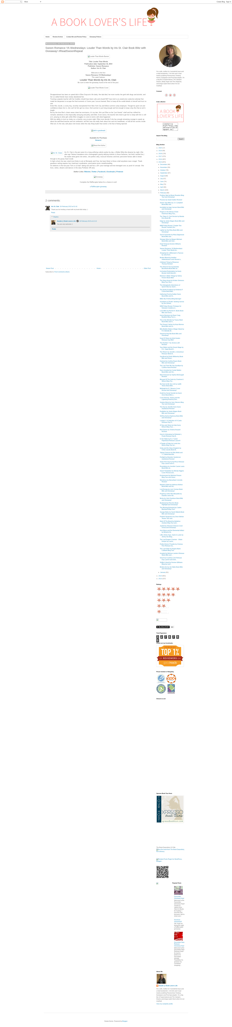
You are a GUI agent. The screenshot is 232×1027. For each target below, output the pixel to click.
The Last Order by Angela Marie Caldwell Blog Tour (170, 549)
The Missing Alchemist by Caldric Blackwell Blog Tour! (170, 508)
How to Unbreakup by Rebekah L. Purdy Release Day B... (171, 435)
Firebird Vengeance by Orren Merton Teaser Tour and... (172, 517)
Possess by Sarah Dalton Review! (171, 200)
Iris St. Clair (55, 206)
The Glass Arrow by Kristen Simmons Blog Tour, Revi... (172, 281)
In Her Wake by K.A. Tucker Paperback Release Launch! (170, 439)
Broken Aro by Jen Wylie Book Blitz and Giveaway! (171, 568)
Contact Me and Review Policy (76, 37)
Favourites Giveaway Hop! (179, 897)
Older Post (147, 268)
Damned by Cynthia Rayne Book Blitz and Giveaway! (170, 362)
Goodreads (111, 172)
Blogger (124, 1021)
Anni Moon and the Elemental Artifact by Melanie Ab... (172, 531)
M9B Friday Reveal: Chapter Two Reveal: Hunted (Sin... (170, 226)
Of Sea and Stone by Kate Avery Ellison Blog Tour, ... (170, 426)
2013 (160, 579)
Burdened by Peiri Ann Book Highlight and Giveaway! (169, 504)
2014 (160, 576)
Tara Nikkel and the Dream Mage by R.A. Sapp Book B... (171, 348)
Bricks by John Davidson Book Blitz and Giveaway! (171, 499)
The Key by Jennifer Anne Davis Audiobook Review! (170, 407)
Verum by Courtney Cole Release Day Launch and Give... (171, 558)
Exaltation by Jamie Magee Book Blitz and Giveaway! (170, 412)
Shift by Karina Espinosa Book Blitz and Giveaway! (171, 417)
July (161, 178)
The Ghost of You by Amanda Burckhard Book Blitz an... (169, 267)
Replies (55, 217)
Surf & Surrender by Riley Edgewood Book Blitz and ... (172, 235)
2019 (160, 151)
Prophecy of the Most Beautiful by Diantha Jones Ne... (171, 494)
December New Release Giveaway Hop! (179, 944)
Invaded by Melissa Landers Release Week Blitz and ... (172, 554)
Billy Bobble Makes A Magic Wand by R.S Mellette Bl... (172, 330)
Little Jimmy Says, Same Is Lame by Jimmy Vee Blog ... (171, 535)
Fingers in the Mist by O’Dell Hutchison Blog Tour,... (169, 212)
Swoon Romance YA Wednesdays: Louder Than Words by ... (171, 249)
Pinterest (119, 172)
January (163, 572)
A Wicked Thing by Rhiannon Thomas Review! (169, 263)
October (163, 170)
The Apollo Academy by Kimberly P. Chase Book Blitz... (171, 290)
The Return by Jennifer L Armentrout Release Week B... (172, 352)
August (162, 176)
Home (48, 37)
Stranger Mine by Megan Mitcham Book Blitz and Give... (171, 240)
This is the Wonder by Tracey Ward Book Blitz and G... (171, 321)
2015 (160, 162)
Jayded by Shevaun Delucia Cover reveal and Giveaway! (171, 526)
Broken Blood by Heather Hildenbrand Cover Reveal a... (171, 258)
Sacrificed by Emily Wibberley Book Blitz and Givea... (171, 357)
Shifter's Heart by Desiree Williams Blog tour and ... (171, 563)
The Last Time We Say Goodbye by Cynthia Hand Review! (171, 366)
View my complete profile (164, 1004)
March (162, 190)
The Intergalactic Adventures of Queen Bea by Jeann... (170, 286)
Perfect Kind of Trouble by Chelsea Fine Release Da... (171, 545)
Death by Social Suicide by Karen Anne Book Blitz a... (171, 394)
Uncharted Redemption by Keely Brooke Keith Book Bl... (170, 272)
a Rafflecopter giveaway (98, 186)
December (163, 164)
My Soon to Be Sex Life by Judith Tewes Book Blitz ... (170, 385)
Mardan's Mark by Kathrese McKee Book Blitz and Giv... (171, 485)
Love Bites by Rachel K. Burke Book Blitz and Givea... (171, 311)
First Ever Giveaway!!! (178, 920)
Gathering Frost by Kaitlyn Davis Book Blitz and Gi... (170, 295)
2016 (160, 159)
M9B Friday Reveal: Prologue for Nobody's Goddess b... (170, 307)
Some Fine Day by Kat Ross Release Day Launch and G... (172, 462)
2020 (160, 148)
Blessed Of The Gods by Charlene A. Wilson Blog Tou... (172, 380)
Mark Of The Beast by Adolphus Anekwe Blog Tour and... (170, 522)
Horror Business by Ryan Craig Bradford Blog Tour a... (170, 316)
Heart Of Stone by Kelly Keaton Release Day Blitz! (170, 339)
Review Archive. (58, 37)
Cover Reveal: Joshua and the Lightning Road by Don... (170, 398)
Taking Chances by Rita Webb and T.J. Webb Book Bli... (171, 453)
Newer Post (50, 268)
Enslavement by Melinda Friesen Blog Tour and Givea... (170, 476)
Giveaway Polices (95, 37)
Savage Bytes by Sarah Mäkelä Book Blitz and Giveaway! (172, 513)
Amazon (98, 140)
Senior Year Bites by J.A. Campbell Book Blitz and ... (171, 203)
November (163, 167)
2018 (160, 153)
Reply (53, 212)
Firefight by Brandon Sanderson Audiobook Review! (170, 458)
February (163, 193)
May (161, 184)
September (164, 173)
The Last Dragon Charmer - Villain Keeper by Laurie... (171, 540)
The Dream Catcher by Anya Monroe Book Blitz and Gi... (172, 325)
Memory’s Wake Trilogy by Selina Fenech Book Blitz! (171, 276)
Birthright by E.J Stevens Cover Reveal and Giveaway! (170, 389)
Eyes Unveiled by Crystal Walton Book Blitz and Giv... (170, 371)
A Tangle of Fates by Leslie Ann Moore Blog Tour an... (170, 444)
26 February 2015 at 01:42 (68, 206)
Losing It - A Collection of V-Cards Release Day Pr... (171, 421)
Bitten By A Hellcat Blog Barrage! (170, 299)
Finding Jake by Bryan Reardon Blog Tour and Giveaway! (172, 196)
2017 (160, 156)
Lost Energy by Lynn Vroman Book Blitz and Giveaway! (171, 490)
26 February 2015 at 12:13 (88, 221)
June (162, 181)
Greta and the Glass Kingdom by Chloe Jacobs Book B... (170, 449)
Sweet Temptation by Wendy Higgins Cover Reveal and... (172, 471)
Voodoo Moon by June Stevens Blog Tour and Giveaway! (172, 403)
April (162, 187)
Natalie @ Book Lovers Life (66, 221)
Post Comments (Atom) (61, 272)
